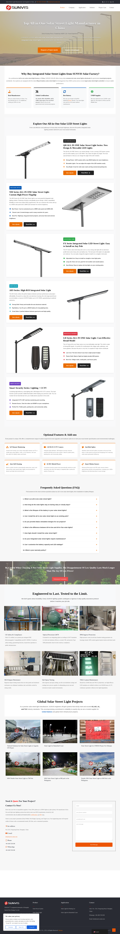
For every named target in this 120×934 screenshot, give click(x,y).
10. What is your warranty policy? (60, 550)
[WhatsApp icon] (104, 2)
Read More (85, 173)
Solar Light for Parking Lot (68, 908)
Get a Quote (69, 173)
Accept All (31, 927)
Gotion (70, 100)
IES (41, 815)
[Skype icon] (102, 2)
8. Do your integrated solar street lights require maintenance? (60, 539)
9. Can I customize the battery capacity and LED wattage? (60, 544)
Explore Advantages (72, 50)
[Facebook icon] (107, 2)
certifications (34, 815)
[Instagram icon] (113, 2)
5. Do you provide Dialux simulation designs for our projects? (60, 522)
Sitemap (60, 930)
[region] (21, 922)
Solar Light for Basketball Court (53, 746)
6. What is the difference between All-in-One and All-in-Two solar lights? (60, 527)
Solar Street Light (37, 912)
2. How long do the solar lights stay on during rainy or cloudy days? (60, 505)
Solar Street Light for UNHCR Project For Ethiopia (96, 746)
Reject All (21, 927)
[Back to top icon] (114, 930)
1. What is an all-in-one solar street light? (60, 499)
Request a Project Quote (49, 50)
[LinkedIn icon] (111, 2)
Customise (10, 927)
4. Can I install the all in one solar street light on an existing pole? (60, 516)
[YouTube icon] (109, 2)
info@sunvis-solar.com (54, 2)
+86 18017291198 (41, 2)
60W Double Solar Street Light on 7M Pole (20, 778)
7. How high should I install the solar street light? (60, 533)
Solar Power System (38, 908)
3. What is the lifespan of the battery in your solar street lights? (60, 510)
